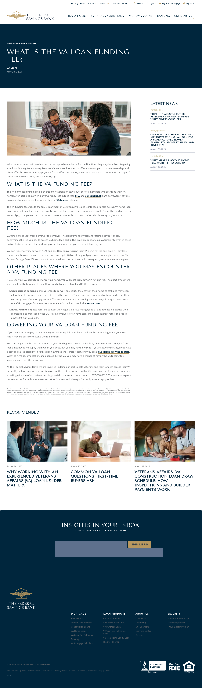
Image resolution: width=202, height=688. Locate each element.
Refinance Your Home (107, 15)
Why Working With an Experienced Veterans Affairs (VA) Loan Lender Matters (34, 478)
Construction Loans (80, 626)
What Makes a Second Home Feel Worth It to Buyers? (169, 161)
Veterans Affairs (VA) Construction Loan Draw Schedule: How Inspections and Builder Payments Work (164, 481)
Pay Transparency (95, 671)
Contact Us (140, 618)
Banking (163, 15)
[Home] (30, 16)
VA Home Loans (140, 15)
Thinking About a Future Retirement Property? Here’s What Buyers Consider (169, 117)
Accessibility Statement (31, 671)
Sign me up (140, 544)
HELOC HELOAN (111, 641)
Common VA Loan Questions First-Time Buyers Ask (94, 476)
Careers (103, 3)
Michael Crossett (26, 43)
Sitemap (108, 671)
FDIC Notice (47, 671)
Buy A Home (77, 15)
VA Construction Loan (113, 622)
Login (151, 3)
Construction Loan (112, 618)
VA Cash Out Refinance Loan (114, 632)
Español (190, 3)
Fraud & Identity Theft (178, 626)
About (91, 3)
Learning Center (78, 3)
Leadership (140, 622)
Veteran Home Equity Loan (116, 637)
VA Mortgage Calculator (82, 643)
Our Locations (142, 626)
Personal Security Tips (178, 618)
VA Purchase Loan (112, 626)
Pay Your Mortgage (171, 3)
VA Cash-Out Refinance (82, 635)
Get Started (183, 15)
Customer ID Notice (77, 671)
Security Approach (177, 622)
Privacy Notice (61, 671)
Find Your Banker (119, 3)
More (9, 675)
